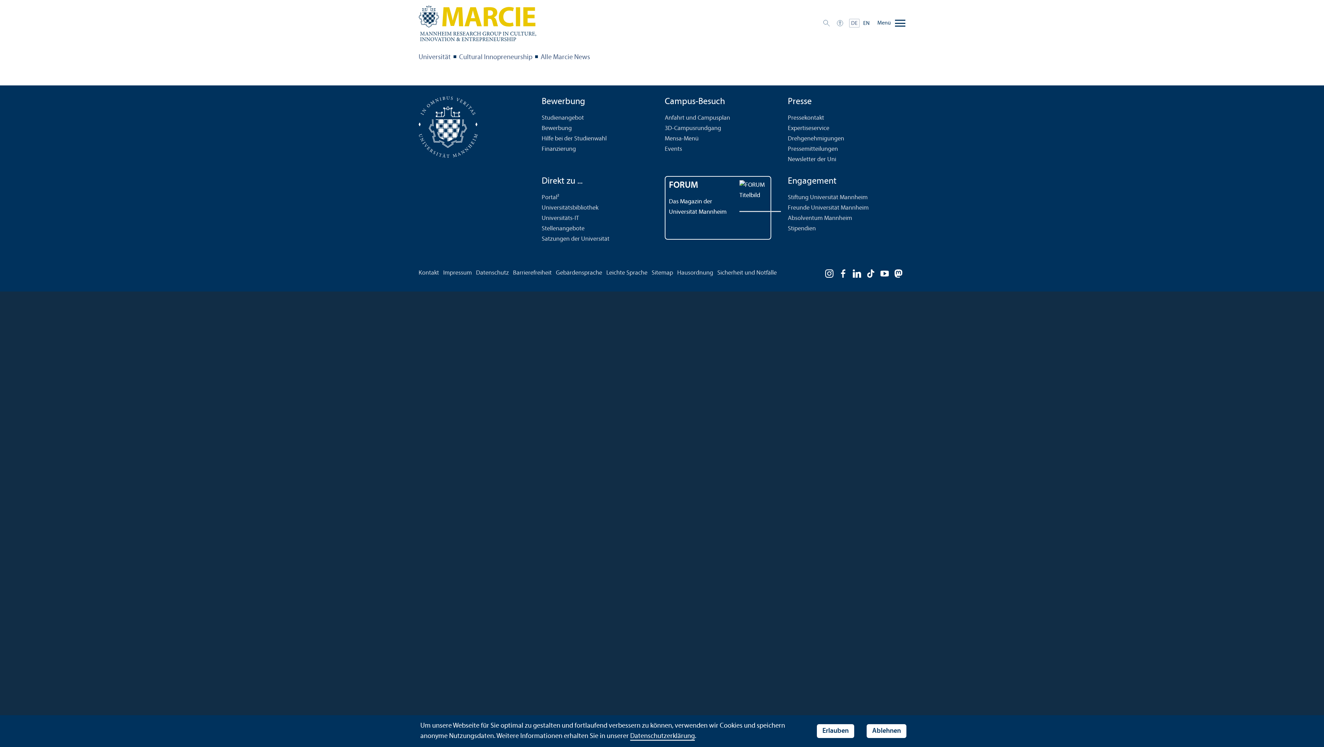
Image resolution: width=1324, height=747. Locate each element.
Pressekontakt (806, 118)
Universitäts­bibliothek (570, 208)
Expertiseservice (808, 128)
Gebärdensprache (579, 273)
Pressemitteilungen (813, 149)
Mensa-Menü (682, 139)
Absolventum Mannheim (820, 218)
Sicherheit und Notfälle (747, 273)
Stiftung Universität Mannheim (828, 197)
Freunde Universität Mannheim (828, 208)
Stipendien (802, 228)
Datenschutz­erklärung (662, 736)
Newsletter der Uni (812, 159)
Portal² (550, 197)
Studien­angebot (563, 118)
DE (854, 23)
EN (866, 23)
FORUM (683, 185)
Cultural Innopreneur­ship (495, 57)
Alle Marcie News (565, 57)
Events (673, 149)
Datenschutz (492, 273)
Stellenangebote (563, 228)
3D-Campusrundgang (693, 128)
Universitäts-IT (560, 218)
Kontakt (429, 273)
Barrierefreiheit (532, 273)
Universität (435, 57)
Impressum (457, 273)
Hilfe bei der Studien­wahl (574, 139)
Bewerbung (557, 128)
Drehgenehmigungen (816, 139)
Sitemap (662, 273)
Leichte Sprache (626, 273)
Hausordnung (695, 273)
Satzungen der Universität (575, 239)
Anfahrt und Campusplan (697, 118)
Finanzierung (559, 149)
